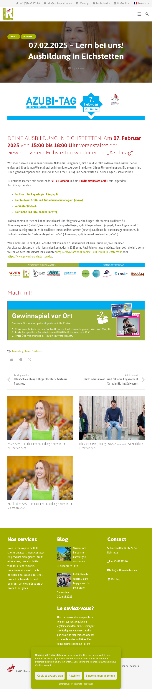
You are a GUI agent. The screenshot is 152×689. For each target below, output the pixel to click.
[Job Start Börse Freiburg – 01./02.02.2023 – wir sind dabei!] (112, 398)
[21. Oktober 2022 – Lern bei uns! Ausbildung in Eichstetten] (40, 458)
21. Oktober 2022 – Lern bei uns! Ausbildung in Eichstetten (39, 503)
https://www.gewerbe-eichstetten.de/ (29, 256)
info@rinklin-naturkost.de (123, 570)
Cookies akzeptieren (50, 675)
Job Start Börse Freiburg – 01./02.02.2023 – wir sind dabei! (111, 443)
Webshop (115, 579)
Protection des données (127, 666)
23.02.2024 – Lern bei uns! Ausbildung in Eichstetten (36, 443)
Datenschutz (64, 684)
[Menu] (139, 14)
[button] (141, 3)
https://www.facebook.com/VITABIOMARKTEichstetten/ (89, 252)
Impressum (88, 684)
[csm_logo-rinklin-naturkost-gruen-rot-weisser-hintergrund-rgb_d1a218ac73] (8, 14)
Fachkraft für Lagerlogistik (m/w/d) (36, 194)
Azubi (28, 351)
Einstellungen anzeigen (100, 675)
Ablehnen (74, 675)
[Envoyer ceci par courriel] (11, 360)
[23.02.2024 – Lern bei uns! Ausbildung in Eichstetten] (40, 398)
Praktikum (37, 351)
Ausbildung (18, 351)
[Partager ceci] (20, 360)
